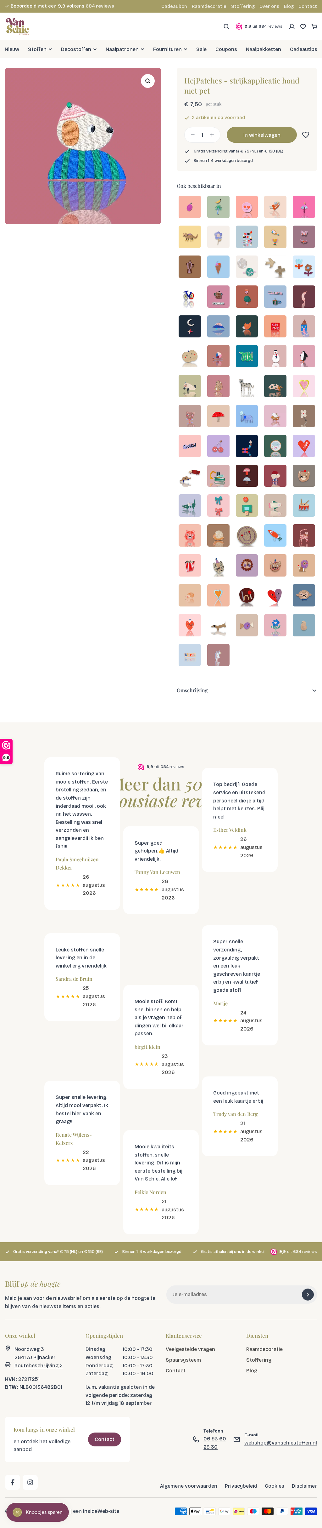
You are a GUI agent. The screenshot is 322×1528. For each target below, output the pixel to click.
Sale (201, 49)
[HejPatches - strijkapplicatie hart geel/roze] (304, 386)
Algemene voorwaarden (188, 1486)
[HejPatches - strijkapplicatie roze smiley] (247, 207)
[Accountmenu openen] (291, 26)
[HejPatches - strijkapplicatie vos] (247, 327)
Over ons (269, 6)
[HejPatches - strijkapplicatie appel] (190, 357)
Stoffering (243, 6)
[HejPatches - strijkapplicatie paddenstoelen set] (247, 476)
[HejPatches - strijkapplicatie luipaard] (247, 386)
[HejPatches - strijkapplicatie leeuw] (247, 566)
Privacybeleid (241, 1486)
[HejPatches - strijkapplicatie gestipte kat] (304, 536)
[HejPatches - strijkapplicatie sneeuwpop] (275, 357)
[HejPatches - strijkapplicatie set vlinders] (304, 237)
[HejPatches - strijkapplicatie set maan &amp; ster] (190, 327)
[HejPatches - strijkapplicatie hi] (247, 596)
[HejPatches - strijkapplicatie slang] (247, 357)
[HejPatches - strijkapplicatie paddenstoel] (218, 416)
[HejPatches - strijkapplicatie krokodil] (190, 506)
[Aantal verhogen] (213, 135)
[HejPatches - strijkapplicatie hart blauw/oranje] (218, 596)
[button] (304, 135)
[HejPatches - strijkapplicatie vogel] (275, 506)
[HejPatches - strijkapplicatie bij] (275, 416)
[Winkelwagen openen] (314, 26)
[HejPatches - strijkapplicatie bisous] (190, 655)
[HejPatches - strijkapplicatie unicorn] (218, 655)
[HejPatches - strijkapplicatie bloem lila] (218, 237)
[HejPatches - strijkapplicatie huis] (304, 327)
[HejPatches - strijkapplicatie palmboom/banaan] (218, 207)
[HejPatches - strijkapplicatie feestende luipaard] (218, 566)
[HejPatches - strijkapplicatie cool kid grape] (190, 446)
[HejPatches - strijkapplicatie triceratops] (190, 237)
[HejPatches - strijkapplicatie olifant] (247, 416)
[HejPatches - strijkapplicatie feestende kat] (275, 566)
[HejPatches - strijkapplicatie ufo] (218, 327)
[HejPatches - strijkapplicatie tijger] (190, 536)
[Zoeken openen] (226, 26)
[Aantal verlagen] (190, 135)
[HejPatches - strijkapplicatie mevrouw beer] (190, 416)
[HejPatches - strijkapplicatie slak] (218, 536)
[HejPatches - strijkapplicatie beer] (304, 476)
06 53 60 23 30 (214, 1443)
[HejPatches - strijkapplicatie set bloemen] (304, 267)
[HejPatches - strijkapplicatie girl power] (275, 327)
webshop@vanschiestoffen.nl (280, 1443)
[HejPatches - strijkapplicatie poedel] (275, 476)
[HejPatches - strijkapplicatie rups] (247, 446)
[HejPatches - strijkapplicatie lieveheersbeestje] (275, 386)
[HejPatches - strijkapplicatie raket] (275, 536)
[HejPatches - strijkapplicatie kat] (218, 386)
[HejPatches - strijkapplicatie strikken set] (218, 506)
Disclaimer (304, 1486)
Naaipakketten (263, 49)
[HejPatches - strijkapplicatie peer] (304, 626)
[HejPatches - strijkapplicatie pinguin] (304, 357)
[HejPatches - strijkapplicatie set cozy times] (218, 297)
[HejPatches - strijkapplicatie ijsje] (218, 267)
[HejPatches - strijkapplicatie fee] (275, 207)
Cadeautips (303, 49)
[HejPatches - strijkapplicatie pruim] (190, 207)
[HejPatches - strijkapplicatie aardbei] (190, 626)
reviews (100, 6)
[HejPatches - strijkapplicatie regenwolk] (275, 446)
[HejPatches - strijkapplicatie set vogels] (275, 267)
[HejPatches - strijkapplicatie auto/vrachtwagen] (190, 476)
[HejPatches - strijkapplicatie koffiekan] (190, 267)
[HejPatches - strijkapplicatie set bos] (247, 297)
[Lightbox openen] (148, 81)
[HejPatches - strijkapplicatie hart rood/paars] (275, 596)
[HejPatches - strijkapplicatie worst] (304, 297)
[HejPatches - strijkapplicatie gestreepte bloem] (275, 626)
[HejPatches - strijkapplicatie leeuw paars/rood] (304, 566)
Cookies (274, 1486)
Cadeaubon (174, 6)
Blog (289, 6)
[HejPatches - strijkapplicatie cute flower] (304, 416)
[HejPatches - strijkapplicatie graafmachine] (218, 476)
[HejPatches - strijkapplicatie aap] (304, 596)
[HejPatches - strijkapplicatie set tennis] (275, 237)
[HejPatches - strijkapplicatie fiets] (190, 297)
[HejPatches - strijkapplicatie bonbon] (247, 626)
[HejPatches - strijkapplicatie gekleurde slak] (218, 357)
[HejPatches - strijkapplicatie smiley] (247, 536)
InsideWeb (95, 1511)
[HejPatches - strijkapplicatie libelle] (304, 207)
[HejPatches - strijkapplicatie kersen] (218, 446)
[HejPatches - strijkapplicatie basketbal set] (247, 506)
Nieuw (12, 49)
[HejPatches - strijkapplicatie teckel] (218, 626)
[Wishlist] (303, 26)
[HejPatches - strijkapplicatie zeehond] (190, 386)
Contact (307, 6)
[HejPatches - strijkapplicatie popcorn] (190, 566)
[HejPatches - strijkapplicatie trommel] (304, 506)
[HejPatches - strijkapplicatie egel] (190, 596)
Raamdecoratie (209, 6)
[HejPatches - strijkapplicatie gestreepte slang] (247, 237)
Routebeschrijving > (38, 1366)
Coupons (226, 49)
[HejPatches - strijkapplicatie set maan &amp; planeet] (247, 267)
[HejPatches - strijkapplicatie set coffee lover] (275, 297)
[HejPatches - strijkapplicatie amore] (304, 446)
